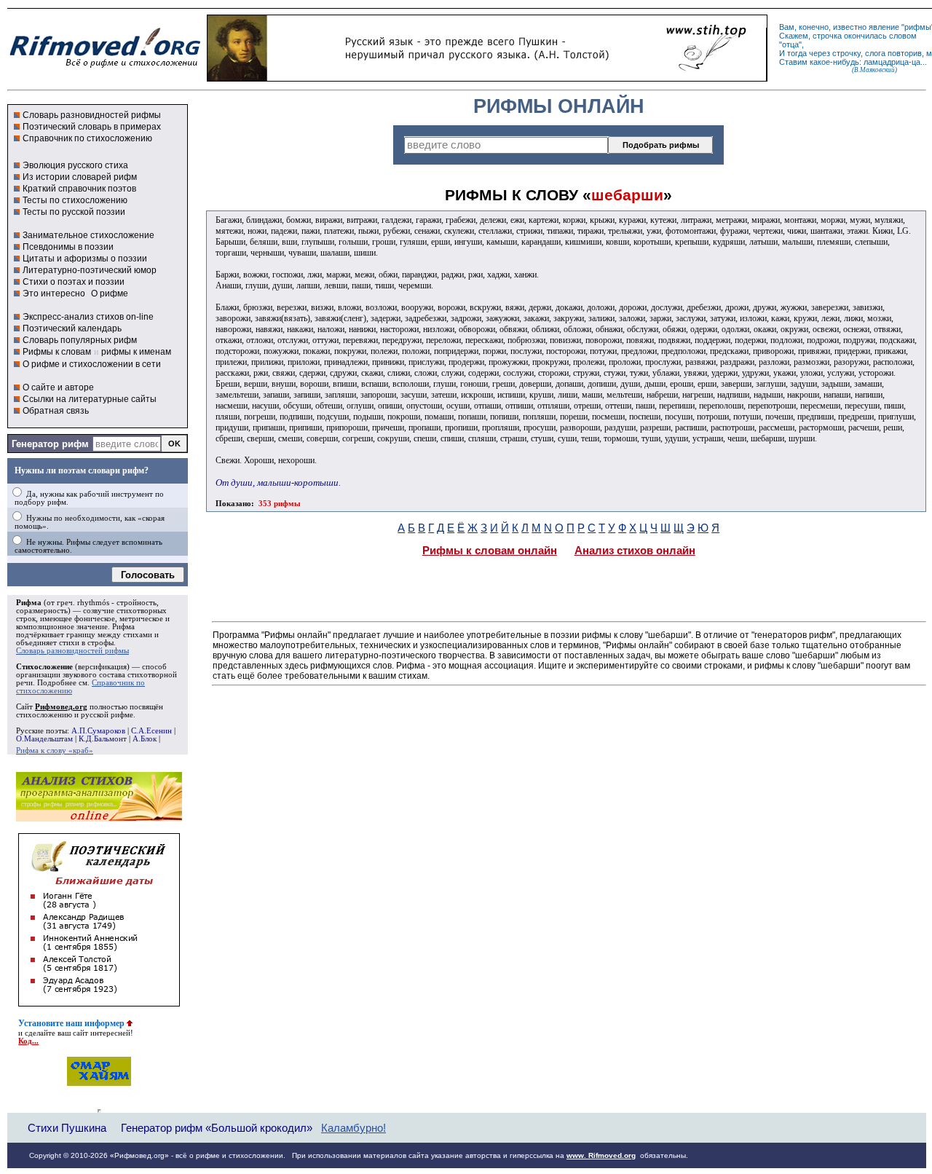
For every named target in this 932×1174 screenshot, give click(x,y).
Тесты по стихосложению (75, 200)
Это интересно (54, 293)
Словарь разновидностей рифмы (92, 115)
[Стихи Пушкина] (487, 78)
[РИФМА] (104, 68)
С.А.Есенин (151, 731)
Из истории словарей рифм (80, 177)
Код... (28, 1041)
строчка (827, 35)
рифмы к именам (136, 352)
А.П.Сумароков (98, 731)
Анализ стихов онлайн (634, 550)
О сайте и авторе (58, 387)
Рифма (29, 603)
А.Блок (145, 739)
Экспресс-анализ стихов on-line (88, 317)
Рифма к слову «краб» (54, 750)
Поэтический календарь (72, 328)
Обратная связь (56, 411)
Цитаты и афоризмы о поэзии (85, 258)
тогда (797, 53)
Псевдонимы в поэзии (68, 247)
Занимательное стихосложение (88, 235)
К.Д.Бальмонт (103, 739)
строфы (100, 643)
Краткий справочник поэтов (79, 189)
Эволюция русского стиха (75, 165)
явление (884, 27)
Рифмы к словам (57, 352)
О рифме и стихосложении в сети (92, 364)
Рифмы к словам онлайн (489, 550)
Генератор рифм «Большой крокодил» (216, 1128)
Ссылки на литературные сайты (90, 399)
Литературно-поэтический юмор (90, 270)
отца (790, 44)
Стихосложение (44, 667)
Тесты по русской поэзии (74, 212)
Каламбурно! (353, 1128)
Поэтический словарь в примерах (92, 127)
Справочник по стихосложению (87, 138)
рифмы (917, 27)
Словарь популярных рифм (80, 340)
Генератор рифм (50, 443)
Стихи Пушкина (67, 1128)
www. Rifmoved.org (601, 1155)
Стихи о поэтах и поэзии (74, 282)
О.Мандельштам (44, 739)
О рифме (109, 293)
